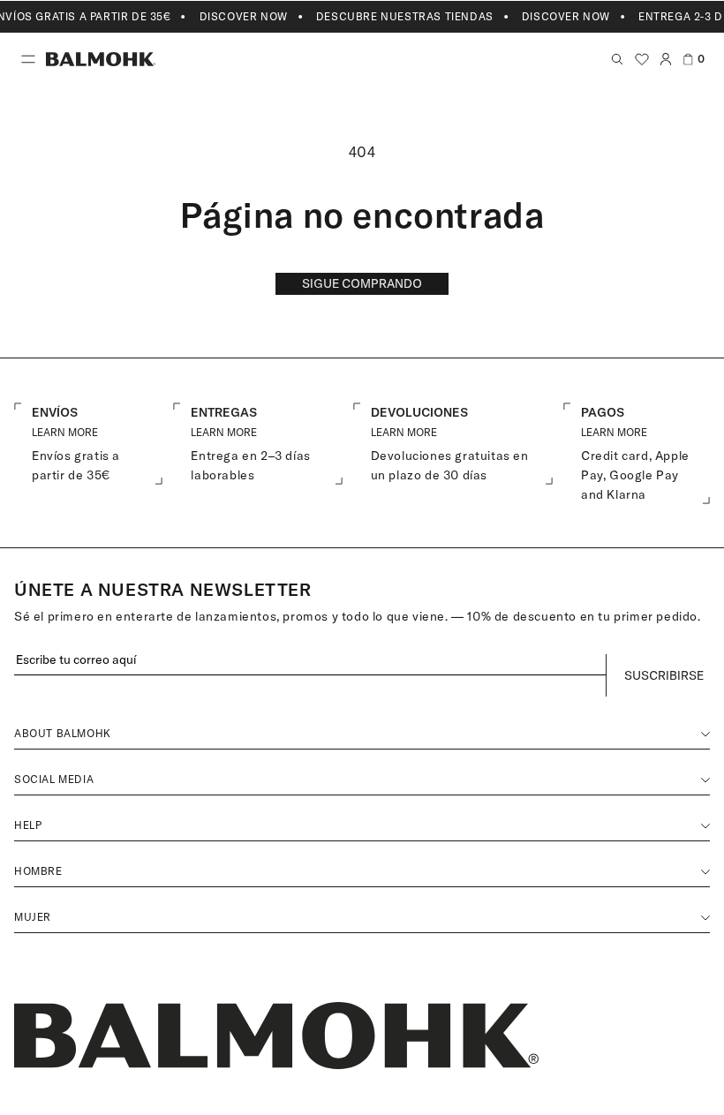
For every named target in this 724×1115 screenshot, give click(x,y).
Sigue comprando (362, 283)
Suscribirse (664, 675)
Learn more (224, 432)
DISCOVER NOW (244, 16)
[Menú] (28, 59)
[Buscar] (617, 59)
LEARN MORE (65, 432)
